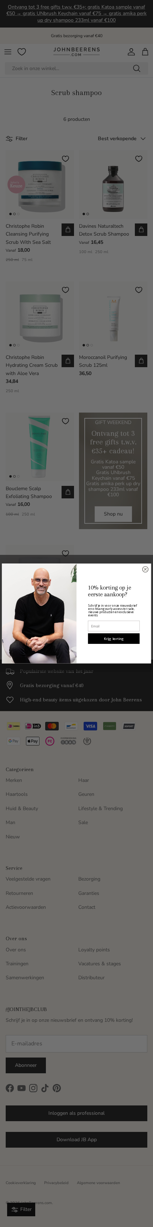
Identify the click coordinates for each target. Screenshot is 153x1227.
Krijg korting (114, 638)
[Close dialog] (145, 569)
